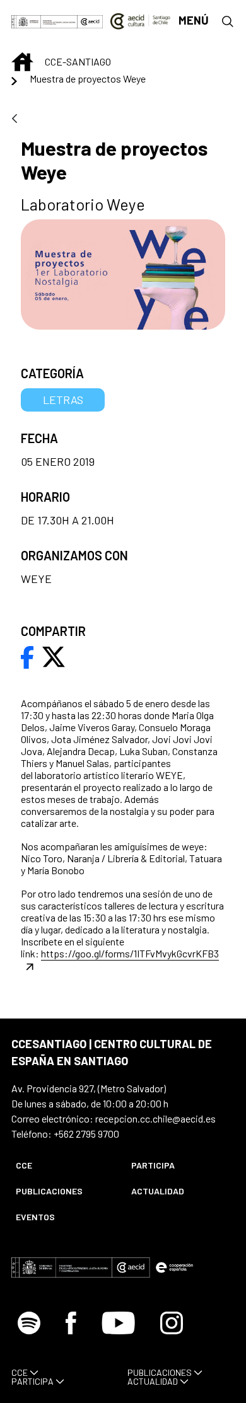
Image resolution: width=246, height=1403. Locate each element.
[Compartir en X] (53, 655)
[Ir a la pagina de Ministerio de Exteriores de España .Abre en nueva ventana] (44, 20)
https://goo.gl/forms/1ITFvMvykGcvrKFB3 (130, 953)
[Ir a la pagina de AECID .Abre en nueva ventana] (90, 20)
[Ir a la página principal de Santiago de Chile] (140, 20)
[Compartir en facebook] (27, 655)
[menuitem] (62, 1165)
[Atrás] (14, 119)
